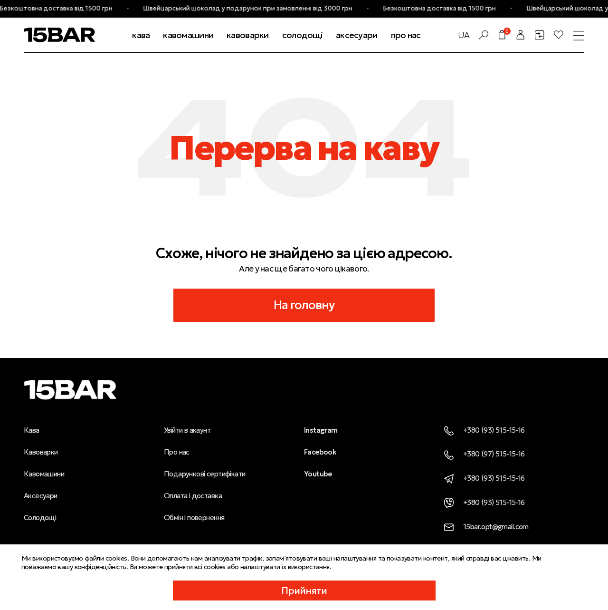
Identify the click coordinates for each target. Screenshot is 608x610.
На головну (304, 305)
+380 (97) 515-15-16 (494, 453)
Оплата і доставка (193, 495)
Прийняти (304, 590)
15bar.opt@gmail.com (496, 526)
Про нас (177, 451)
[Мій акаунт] (520, 34)
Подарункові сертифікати (204, 473)
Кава (31, 430)
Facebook (320, 451)
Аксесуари (40, 495)
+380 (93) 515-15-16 (494, 430)
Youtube (318, 473)
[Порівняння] (539, 34)
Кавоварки (41, 451)
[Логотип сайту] (59, 34)
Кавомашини (44, 473)
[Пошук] (483, 34)
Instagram (321, 430)
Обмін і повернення (194, 517)
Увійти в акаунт (187, 430)
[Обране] (558, 34)
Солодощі (40, 517)
